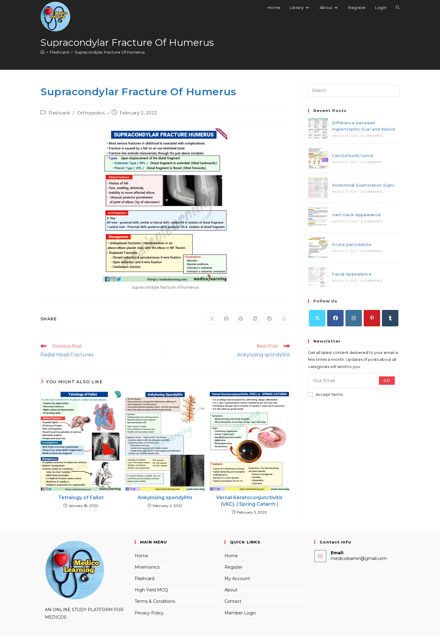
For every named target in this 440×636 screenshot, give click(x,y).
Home (141, 555)
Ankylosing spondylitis (165, 497)
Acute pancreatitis (351, 244)
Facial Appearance (351, 274)
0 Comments (371, 136)
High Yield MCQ (151, 590)
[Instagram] (353, 318)
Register (233, 567)
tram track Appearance (356, 214)
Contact (232, 601)
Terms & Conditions (155, 601)
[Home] (42, 52)
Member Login (240, 613)
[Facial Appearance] (318, 277)
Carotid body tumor (353, 155)
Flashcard (59, 113)
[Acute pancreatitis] (318, 247)
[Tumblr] (390, 318)
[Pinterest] (372, 318)
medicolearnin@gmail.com (359, 558)
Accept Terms (329, 394)
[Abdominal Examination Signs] (318, 188)
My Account (237, 578)
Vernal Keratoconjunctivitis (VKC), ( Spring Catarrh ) (249, 501)
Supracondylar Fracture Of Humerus (110, 52)
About (230, 590)
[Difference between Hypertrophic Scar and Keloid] (318, 129)
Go (386, 380)
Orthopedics (91, 113)
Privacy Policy (149, 613)
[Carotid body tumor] (318, 158)
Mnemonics (147, 567)
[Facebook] (335, 318)
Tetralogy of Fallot (81, 497)
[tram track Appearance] (318, 218)
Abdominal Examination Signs (363, 185)
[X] (317, 318)
